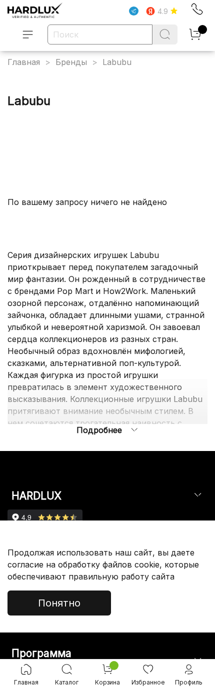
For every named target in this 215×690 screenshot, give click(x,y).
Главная (24, 62)
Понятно (59, 603)
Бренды (71, 62)
